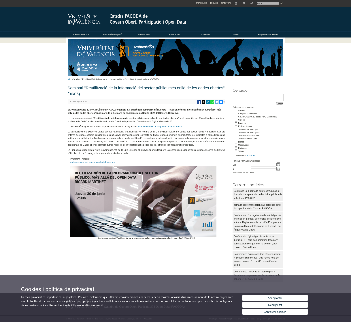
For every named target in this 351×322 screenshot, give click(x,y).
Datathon (237, 34)
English (214, 3)
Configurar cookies (275, 311)
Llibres (241, 142)
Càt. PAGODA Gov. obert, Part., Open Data (257, 117)
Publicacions (174, 34)
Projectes (242, 148)
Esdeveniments (143, 34)
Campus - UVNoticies (247, 114)
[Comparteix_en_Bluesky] (221, 103)
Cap (253, 155)
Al (233, 169)
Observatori (243, 145)
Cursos (241, 120)
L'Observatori (206, 34)
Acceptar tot (275, 297)
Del (234, 165)
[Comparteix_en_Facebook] (199, 103)
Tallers (241, 151)
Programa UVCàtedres (268, 34)
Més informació (93, 305)
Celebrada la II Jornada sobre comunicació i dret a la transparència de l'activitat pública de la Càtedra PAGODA (258, 195)
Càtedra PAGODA (81, 34)
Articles (241, 110)
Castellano (201, 3)
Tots (249, 155)
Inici (69, 79)
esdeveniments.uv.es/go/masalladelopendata (160, 126)
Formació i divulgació (112, 34)
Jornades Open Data (247, 139)
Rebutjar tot (275, 304)
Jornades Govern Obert (249, 135)
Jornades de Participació (249, 129)
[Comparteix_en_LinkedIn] (208, 103)
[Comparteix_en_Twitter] (203, 103)
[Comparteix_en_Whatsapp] (212, 103)
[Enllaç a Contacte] (244, 3)
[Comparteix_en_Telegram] (216, 103)
